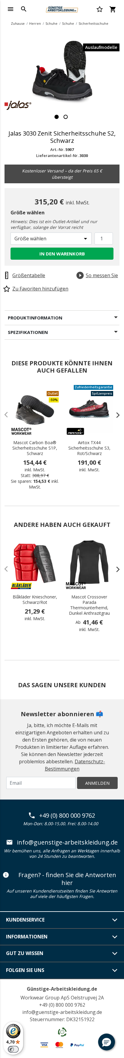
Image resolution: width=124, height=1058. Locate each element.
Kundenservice (25, 919)
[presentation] (115, 415)
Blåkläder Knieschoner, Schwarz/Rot (35, 599)
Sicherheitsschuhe (93, 23)
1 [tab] (56, 117)
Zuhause (18, 23)
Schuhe (51, 23)
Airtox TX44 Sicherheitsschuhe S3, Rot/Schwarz (89, 448)
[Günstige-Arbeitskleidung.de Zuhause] (62, 8)
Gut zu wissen (24, 953)
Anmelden (97, 783)
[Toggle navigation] (10, 9)
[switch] (13, 1049)
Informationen (27, 936)
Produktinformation (35, 318)
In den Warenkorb (62, 254)
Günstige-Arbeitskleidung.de (62, 989)
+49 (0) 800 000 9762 (67, 815)
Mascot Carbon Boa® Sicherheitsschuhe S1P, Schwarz (34, 448)
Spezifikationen (28, 332)
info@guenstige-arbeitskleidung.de (67, 842)
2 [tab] (66, 117)
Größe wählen (28, 212)
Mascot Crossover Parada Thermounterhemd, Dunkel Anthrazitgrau (89, 605)
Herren (35, 23)
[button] (106, 1042)
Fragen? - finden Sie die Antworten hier (67, 878)
